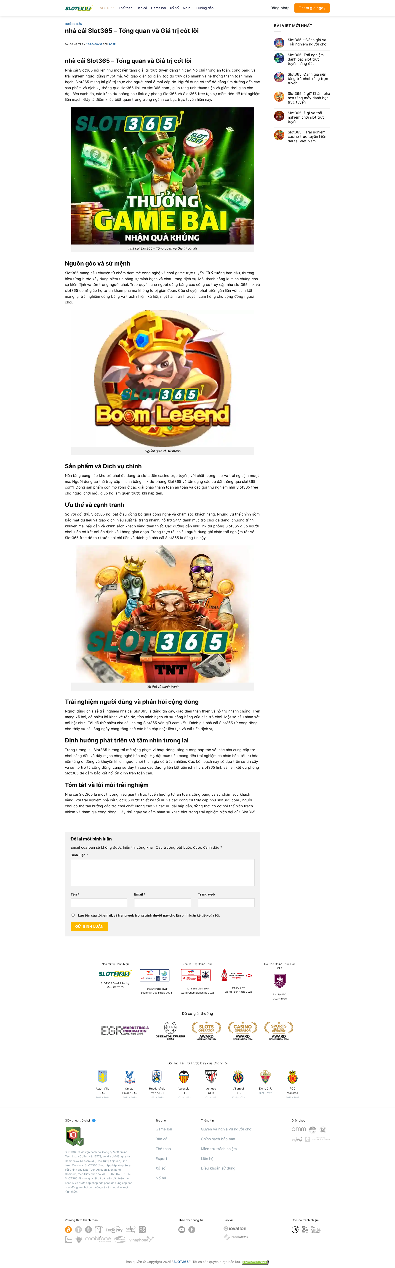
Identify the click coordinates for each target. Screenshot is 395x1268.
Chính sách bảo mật (218, 1139)
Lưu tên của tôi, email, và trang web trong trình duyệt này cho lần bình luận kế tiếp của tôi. (149, 915)
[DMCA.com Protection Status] (255, 1262)
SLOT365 (107, 8)
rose (112, 44)
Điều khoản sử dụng (218, 1168)
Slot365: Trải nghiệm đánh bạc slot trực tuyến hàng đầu (306, 59)
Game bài (158, 8)
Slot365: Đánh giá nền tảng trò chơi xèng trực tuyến (308, 78)
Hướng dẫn (205, 8)
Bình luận (79, 855)
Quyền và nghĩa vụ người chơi (226, 1129)
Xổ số (174, 8)
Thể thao (126, 8)
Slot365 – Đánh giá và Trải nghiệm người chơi (307, 42)
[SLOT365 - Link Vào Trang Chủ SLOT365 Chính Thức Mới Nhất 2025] (79, 8)
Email (139, 894)
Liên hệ (207, 1158)
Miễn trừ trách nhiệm (219, 1148)
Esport (161, 1158)
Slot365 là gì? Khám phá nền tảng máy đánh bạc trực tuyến (309, 97)
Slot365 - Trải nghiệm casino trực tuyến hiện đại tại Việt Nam (307, 136)
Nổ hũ (187, 8)
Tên (75, 894)
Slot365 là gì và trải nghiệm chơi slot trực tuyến (306, 117)
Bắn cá (142, 8)
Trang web (206, 894)
